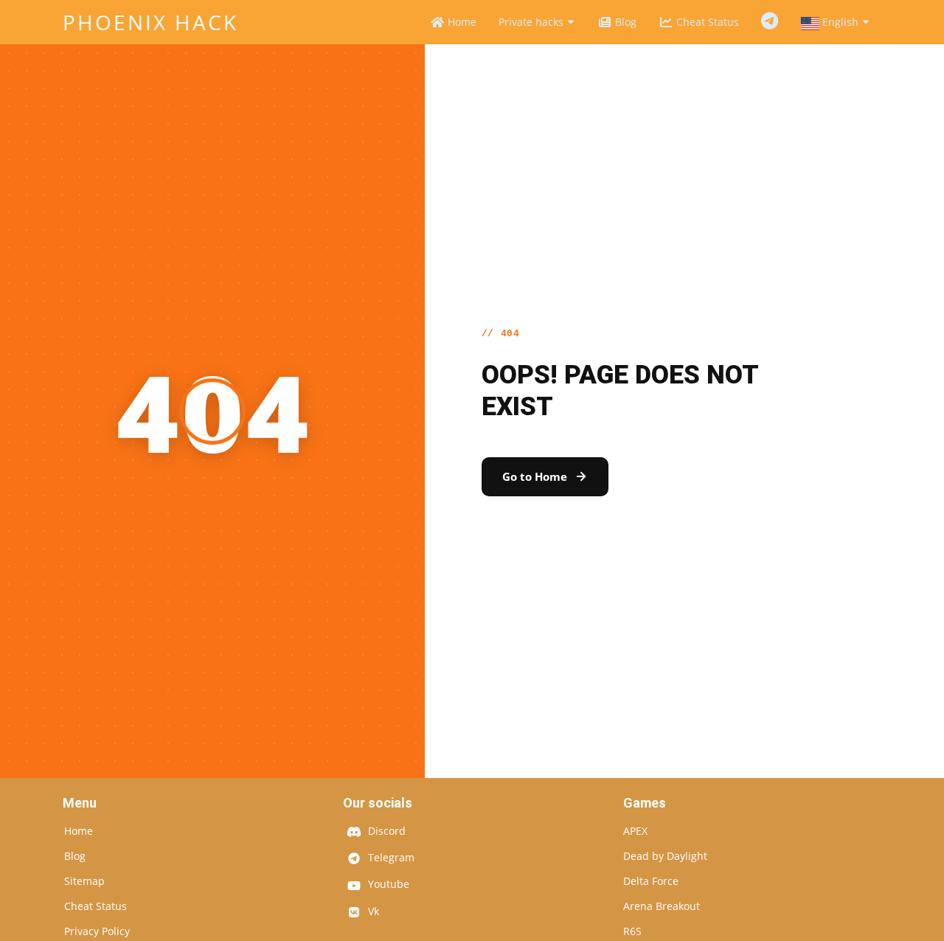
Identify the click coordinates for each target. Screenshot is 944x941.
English (840, 22)
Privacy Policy (97, 931)
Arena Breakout (661, 906)
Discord (385, 832)
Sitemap (84, 881)
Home (460, 22)
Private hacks (532, 22)
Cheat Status (706, 22)
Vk (372, 912)
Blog (624, 22)
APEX (635, 831)
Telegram (769, 22)
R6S (632, 931)
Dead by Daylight (665, 856)
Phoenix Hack (150, 22)
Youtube (387, 885)
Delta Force (650, 881)
